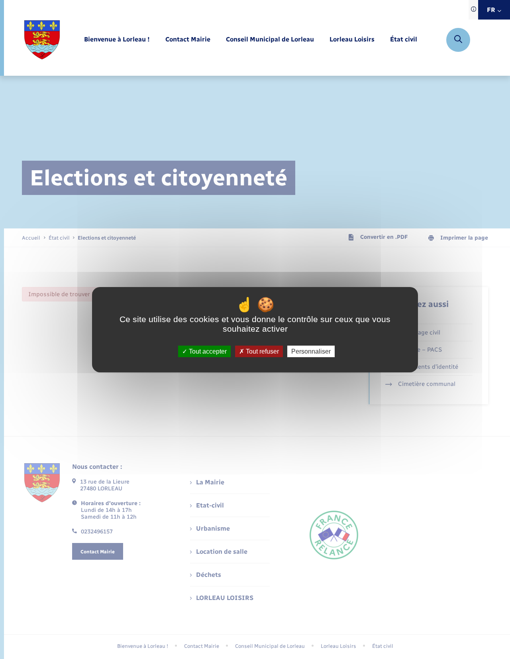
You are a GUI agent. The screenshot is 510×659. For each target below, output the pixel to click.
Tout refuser (261, 351)
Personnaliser (311, 351)
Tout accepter (207, 351)
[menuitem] (117, 39)
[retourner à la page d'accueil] (42, 40)
